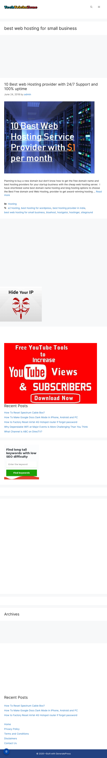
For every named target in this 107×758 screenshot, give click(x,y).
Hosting (12, 203)
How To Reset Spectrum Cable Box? (24, 412)
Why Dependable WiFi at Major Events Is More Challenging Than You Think (46, 426)
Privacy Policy (12, 729)
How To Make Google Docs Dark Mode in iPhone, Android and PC (41, 417)
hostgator (62, 212)
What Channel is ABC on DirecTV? (23, 431)
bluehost (51, 212)
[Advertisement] (53, 57)
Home (7, 724)
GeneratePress (63, 753)
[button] (91, 7)
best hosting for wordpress (36, 208)
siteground (87, 212)
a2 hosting (14, 208)
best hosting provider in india (69, 208)
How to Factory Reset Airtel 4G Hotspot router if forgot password (40, 422)
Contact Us (10, 743)
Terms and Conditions (16, 733)
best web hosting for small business (24, 212)
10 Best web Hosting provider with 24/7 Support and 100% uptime (51, 86)
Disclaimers (10, 738)
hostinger (74, 212)
